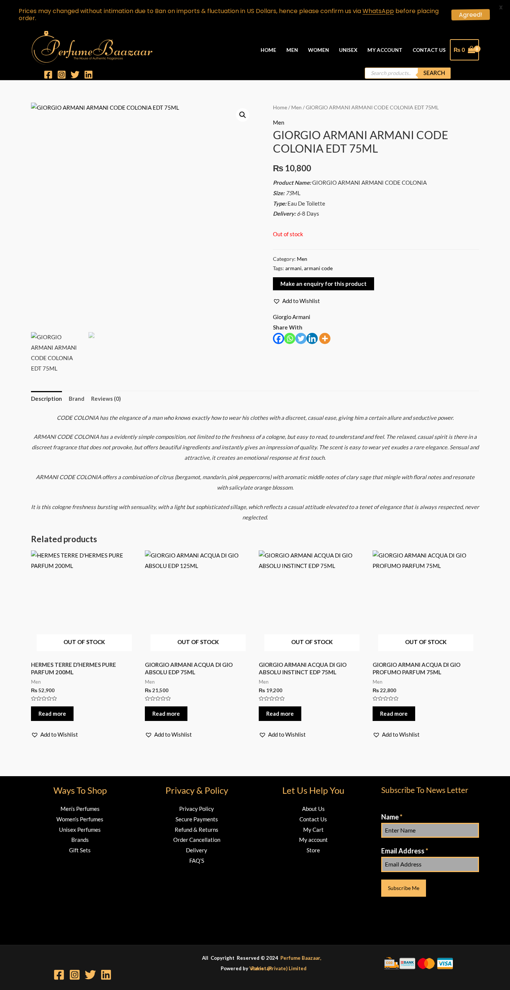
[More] (325, 338)
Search (434, 72)
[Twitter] (75, 74)
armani (293, 268)
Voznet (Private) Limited (278, 968)
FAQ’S (196, 860)
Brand (76, 398)
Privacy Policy (196, 808)
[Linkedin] (88, 74)
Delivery (196, 850)
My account (313, 839)
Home (268, 50)
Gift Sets (80, 850)
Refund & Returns (196, 829)
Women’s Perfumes (79, 819)
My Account (384, 50)
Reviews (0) (106, 398)
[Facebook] (48, 74)
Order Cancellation (196, 839)
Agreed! (472, 14)
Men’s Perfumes (80, 808)
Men (292, 50)
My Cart (313, 829)
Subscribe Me (403, 888)
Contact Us (429, 50)
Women (318, 50)
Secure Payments (196, 819)
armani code (318, 268)
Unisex (348, 50)
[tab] (46, 399)
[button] (296, 301)
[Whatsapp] (289, 338)
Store (313, 850)
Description (46, 398)
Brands (80, 839)
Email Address (404, 851)
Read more (52, 713)
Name (391, 817)
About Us (313, 808)
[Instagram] (61, 74)
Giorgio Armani (291, 316)
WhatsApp (378, 11)
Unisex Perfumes (80, 829)
